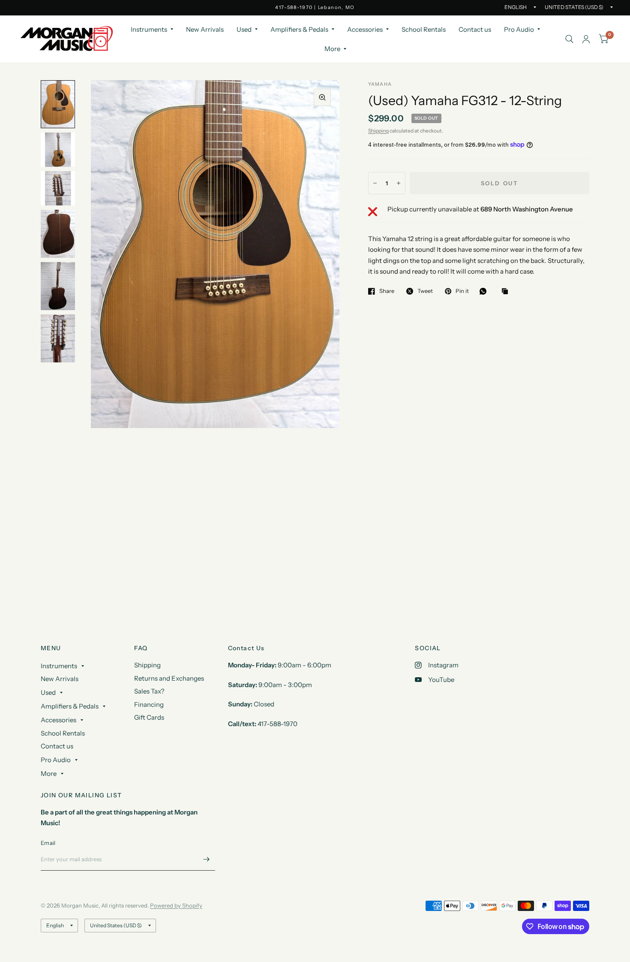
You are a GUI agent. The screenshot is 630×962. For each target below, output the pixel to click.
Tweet (425, 291)
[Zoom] (322, 97)
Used (244, 29)
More (332, 49)
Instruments (149, 29)
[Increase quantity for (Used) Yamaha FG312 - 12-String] (398, 183)
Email (48, 842)
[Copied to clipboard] (507, 292)
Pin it (462, 291)
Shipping (378, 130)
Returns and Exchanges (169, 678)
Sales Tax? (149, 691)
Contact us (475, 29)
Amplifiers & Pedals (299, 29)
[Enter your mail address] (206, 859)
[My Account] (586, 39)
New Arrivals (205, 29)
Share (386, 291)
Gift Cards (149, 717)
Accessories (365, 29)
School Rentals (424, 29)
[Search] (569, 39)
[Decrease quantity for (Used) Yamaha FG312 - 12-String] (375, 183)
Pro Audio (519, 29)
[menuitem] (152, 29)
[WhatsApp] (485, 291)
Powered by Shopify (176, 905)
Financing (149, 704)
